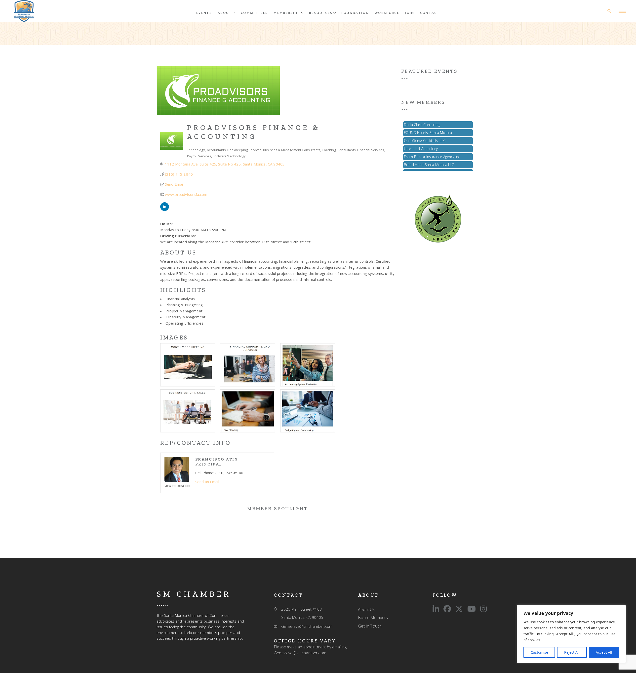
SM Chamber (194, 594)
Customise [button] (539, 652)
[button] (226, 12)
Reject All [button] (572, 652)
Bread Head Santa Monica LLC (429, 158)
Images (174, 337)
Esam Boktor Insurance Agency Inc (432, 150)
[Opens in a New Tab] (164, 209)
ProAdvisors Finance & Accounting (253, 132)
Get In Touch (370, 626)
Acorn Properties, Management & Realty (436, 166)
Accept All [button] (604, 652)
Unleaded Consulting (421, 142)
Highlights (183, 290)
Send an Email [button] (207, 481)
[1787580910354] (24, 11)
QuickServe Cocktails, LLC (424, 134)
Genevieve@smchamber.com (300, 653)
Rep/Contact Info (195, 442)
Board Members (373, 617)
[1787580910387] (438, 218)
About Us (178, 252)
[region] (571, 634)
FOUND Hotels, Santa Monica (428, 126)
